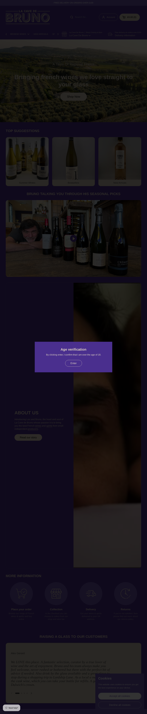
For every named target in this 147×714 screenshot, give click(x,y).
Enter (73, 363)
